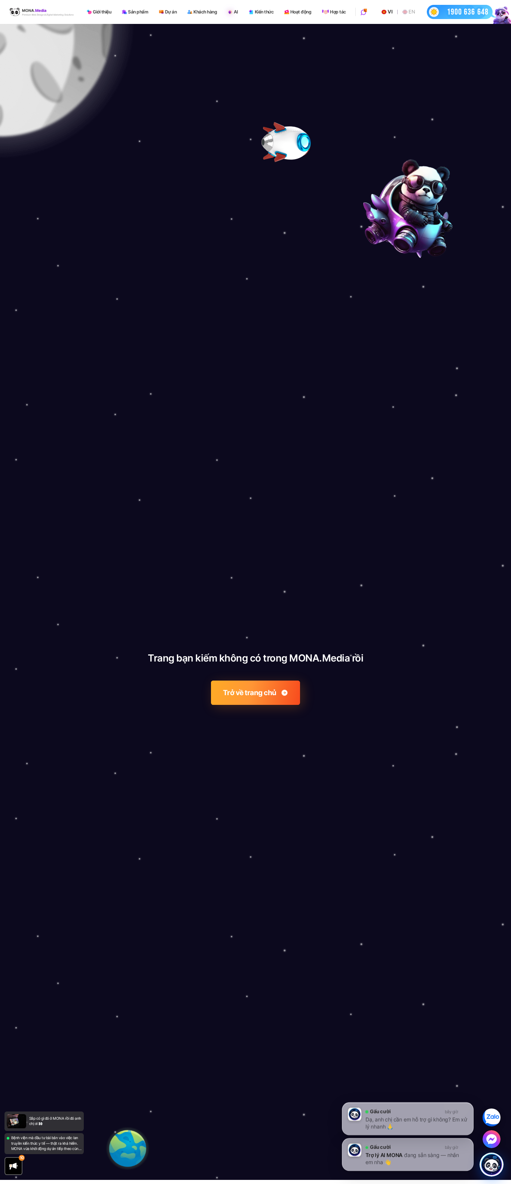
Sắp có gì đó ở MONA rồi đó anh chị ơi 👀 (55, 1121)
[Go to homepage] (42, 12)
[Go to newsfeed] (16, 1121)
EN (412, 12)
